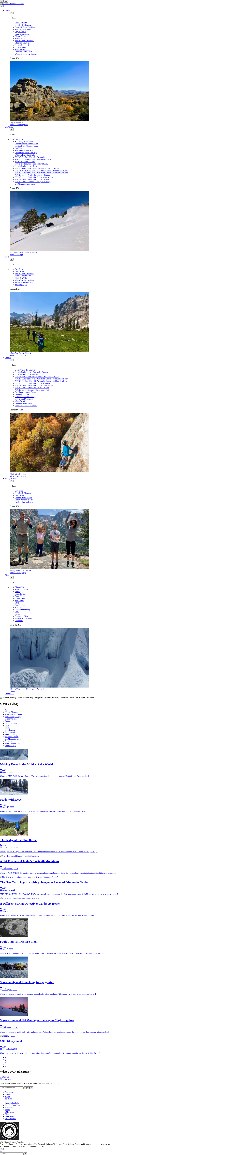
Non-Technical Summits (24, 41)
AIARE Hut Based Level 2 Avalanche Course (33, 159)
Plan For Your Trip (12, 1105)
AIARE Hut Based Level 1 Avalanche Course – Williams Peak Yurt (41, 170)
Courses (8, 358)
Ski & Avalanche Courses (25, 162)
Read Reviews (20, 594)
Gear (7, 725)
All (6, 710)
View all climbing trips (19, 125)
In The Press (20, 598)
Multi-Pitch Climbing (23, 49)
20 (6, 1066)
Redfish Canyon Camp (24, 282)
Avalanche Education (13, 714)
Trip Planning (20, 607)
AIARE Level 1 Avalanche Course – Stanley (32, 175)
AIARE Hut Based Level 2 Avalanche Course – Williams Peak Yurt (41, 173)
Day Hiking (19, 271)
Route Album (20, 596)
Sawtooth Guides (11, 737)
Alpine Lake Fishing (23, 276)
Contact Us (9, 693)
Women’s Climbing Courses (26, 54)
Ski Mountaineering (12, 739)
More (7, 575)
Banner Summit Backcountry (26, 144)
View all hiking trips (18, 355)
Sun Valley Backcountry (24, 141)
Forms (17, 614)
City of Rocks (20, 32)
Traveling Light (21, 285)
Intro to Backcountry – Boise (26, 166)
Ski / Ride (9, 127)
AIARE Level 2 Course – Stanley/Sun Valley (32, 182)
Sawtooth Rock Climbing (25, 27)
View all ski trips (16, 255)
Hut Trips (18, 148)
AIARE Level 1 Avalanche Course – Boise (32, 179)
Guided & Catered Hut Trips (26, 153)
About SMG (20, 587)
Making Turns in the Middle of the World (26, 689)
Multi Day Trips (21, 278)
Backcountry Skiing (13, 717)
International (10, 732)
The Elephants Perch (23, 29)
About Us (9, 1107)
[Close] (1, 1151)
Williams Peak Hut (12, 743)
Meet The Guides (22, 589)
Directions (19, 621)
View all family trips (18, 573)
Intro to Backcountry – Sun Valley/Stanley (31, 164)
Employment (10, 1116)
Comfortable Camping (23, 497)
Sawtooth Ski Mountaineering (26, 146)
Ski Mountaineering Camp (25, 184)
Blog (17, 603)
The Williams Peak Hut (24, 150)
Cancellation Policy (22, 609)
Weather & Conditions (23, 618)
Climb (7, 10)
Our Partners (20, 605)
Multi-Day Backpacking (24, 280)
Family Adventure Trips (24, 500)
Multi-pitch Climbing (18, 474)
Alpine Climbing (21, 36)
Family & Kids (11, 478)
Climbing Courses (22, 43)
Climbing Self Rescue (23, 52)
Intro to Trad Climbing (23, 47)
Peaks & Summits (22, 34)
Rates (17, 612)
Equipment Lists (21, 616)
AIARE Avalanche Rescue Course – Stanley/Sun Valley (37, 168)
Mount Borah (20, 38)
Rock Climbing (21, 23)
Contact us (14, 691)
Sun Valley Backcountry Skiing (22, 252)
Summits (8, 741)
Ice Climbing (10, 730)
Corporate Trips (11, 719)
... (5, 1064)
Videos (17, 592)
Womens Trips (10, 746)
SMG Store (19, 601)
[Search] (25, 1153)
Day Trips (19, 139)
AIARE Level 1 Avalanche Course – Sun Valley (34, 177)
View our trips (5, 1079)
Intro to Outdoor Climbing (25, 45)
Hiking (7, 728)
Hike (7, 257)
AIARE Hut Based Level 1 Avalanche (30, 157)
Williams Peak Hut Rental (25, 155)
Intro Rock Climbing (23, 25)
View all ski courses (18, 476)
